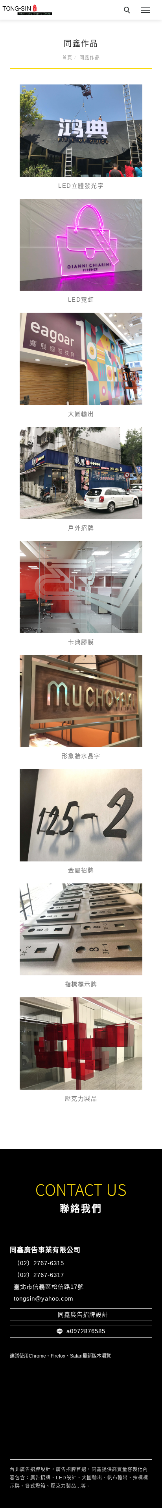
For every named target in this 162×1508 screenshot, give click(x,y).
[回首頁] (27, 9)
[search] (128, 11)
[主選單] (145, 10)
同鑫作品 (89, 57)
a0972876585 (84, 1331)
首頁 (67, 57)
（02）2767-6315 (40, 1263)
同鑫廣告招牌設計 (81, 1314)
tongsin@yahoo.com (44, 1298)
